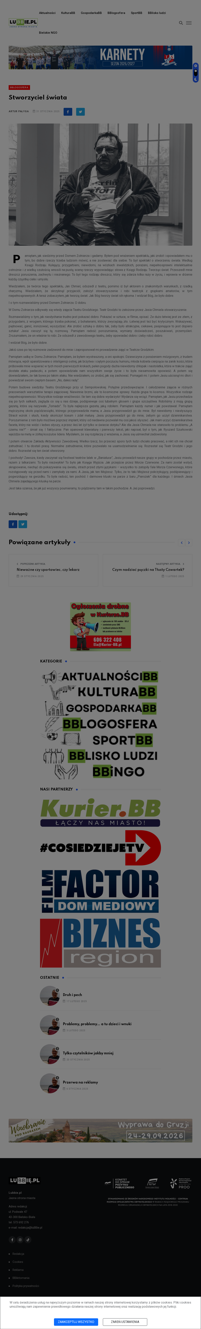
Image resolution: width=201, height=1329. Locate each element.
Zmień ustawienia (125, 1322)
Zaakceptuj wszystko (76, 1322)
